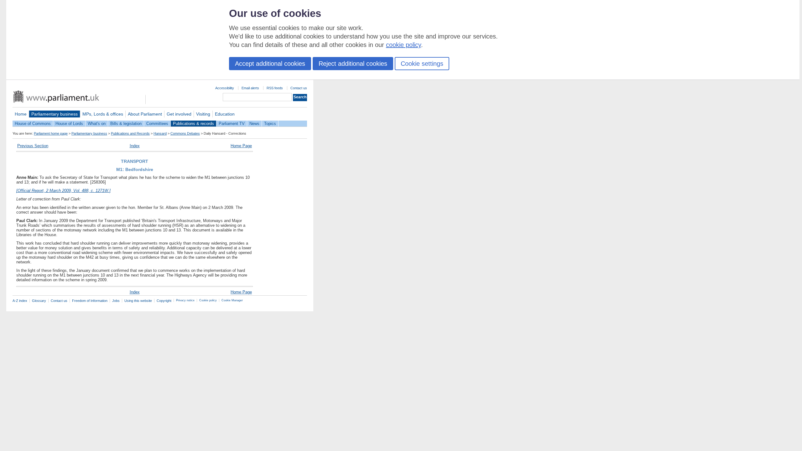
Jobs (116, 301)
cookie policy (403, 44)
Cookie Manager (232, 300)
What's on (97, 123)
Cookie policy (208, 300)
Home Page (241, 145)
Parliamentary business (54, 114)
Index (135, 145)
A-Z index (20, 301)
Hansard (160, 133)
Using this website (138, 301)
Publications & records (193, 123)
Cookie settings (422, 63)
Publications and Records (130, 133)
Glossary (39, 301)
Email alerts (250, 88)
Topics (270, 123)
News (254, 123)
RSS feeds (275, 88)
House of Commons (33, 123)
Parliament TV (232, 123)
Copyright (164, 301)
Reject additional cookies (353, 63)
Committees (157, 123)
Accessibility (224, 88)
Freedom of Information (89, 301)
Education (225, 114)
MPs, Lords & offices (102, 114)
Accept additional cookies (270, 63)
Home (21, 114)
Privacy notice (185, 300)
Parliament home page (51, 133)
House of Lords (69, 123)
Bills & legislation (126, 123)
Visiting (203, 114)
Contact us (298, 88)
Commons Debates (185, 133)
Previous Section (32, 145)
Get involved (179, 114)
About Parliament (145, 114)
